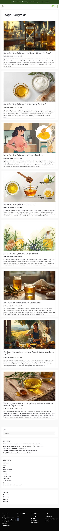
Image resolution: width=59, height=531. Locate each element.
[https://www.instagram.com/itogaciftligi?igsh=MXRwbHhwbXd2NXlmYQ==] (18, 519)
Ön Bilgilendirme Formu (8, 518)
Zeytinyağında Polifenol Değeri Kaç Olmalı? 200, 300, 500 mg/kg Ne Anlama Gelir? (23, 446)
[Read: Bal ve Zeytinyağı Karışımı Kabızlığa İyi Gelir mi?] (29, 87)
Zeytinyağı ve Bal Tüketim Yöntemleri (12, 485)
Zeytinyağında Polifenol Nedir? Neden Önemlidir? (15, 448)
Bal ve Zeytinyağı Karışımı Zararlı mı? (20, 204)
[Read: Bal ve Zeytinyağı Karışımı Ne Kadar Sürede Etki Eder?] (29, 36)
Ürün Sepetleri (34, 522)
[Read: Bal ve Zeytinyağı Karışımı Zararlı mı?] (29, 187)
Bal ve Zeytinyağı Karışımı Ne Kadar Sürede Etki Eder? (27, 53)
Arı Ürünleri (5, 463)
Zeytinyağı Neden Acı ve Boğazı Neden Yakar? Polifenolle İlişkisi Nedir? (20, 450)
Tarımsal (5, 474)
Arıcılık (4, 465)
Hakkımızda (6, 494)
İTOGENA (5, 499)
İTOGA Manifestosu (8, 472)
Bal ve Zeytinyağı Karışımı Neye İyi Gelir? (21, 253)
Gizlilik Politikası (6, 525)
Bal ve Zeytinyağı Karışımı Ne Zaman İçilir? (22, 302)
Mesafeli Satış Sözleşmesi (8, 520)
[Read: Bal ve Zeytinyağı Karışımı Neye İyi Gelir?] (29, 236)
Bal (4, 467)
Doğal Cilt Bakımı (7, 469)
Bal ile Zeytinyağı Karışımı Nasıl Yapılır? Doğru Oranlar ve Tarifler (29, 353)
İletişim (18, 516)
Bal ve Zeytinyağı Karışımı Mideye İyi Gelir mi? (24, 155)
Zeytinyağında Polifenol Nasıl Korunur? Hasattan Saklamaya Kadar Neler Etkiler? (22, 444)
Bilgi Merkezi (49, 516)
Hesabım (5, 501)
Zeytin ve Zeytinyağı (8, 480)
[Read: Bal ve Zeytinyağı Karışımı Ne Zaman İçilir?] (29, 285)
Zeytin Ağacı (6, 478)
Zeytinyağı (5, 483)
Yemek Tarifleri (7, 476)
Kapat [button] (47, 2)
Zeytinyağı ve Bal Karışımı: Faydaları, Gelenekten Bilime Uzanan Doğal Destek (28, 404)
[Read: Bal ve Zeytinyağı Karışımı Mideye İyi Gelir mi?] (29, 138)
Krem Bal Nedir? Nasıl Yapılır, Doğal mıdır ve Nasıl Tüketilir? (17, 453)
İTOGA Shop (6, 497)
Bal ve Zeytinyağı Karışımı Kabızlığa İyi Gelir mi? (25, 104)
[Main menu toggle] (56, 6)
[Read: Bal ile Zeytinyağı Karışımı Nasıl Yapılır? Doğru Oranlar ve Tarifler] (29, 334)
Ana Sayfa (5, 492)
